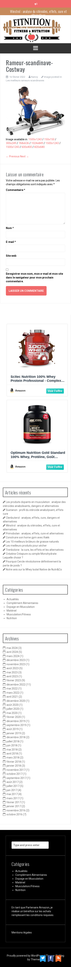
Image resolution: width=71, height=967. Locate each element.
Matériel (11, 610)
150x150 (49, 139)
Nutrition (12, 618)
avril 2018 (12, 753)
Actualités (13, 599)
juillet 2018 (12, 741)
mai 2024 (12, 647)
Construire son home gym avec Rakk (27, 537)
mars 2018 (12, 757)
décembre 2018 (15, 737)
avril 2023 (12, 676)
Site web (11, 255)
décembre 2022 (15, 684)
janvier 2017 (13, 806)
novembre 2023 (15, 664)
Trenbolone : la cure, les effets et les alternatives (35, 549)
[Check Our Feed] (58, 958)
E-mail (11, 241)
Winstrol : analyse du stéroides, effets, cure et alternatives (38, 13)
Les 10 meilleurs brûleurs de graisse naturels (32, 541)
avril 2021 (12, 696)
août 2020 (12, 704)
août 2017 (12, 781)
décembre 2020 (15, 700)
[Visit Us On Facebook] (50, 958)
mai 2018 (12, 749)
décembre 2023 (15, 660)
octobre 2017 (14, 773)
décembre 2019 (15, 721)
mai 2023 (12, 672)
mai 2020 (12, 712)
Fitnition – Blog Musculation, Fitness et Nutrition (35, 27)
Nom (10, 228)
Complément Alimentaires (22, 603)
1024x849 (37, 143)
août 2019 (12, 729)
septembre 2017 (16, 778)
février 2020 (13, 716)
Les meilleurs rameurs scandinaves (25, 80)
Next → (24, 156)
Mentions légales (22, 932)
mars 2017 (12, 798)
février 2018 (13, 761)
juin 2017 (11, 790)
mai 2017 (12, 794)
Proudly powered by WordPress (26, 955)
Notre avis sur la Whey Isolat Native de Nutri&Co (34, 569)
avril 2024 (12, 651)
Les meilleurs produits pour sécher (26, 545)
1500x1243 (35, 139)
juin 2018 (11, 745)
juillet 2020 (12, 708)
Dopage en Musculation (21, 606)
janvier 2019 (13, 733)
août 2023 (12, 668)
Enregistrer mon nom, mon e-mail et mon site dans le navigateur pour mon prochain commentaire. (34, 277)
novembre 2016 (15, 810)
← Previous (13, 156)
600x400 (27, 146)
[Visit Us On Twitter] (43, 958)
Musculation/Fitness (19, 614)
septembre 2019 (16, 725)
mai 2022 (12, 688)
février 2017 (13, 802)
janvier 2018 (13, 765)
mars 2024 (12, 656)
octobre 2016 (14, 814)
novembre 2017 (15, 769)
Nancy (34, 76)
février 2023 (13, 680)
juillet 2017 (12, 785)
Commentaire (15, 189)
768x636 (24, 143)
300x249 (11, 143)
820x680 (39, 146)
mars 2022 (12, 692)
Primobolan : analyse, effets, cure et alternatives (35, 533)
